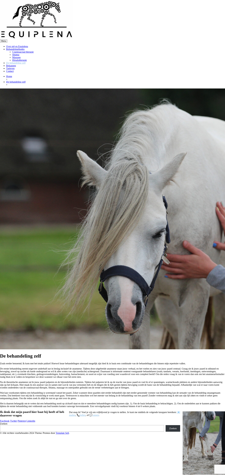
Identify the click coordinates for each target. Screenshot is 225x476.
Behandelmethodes (15, 49)
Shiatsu (15, 54)
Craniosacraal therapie (23, 52)
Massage (16, 57)
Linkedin (30, 421)
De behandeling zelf (16, 63)
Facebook (4, 421)
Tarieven (10, 68)
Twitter (13, 421)
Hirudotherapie (19, 60)
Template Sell (62, 433)
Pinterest (22, 421)
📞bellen (81, 415)
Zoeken (3, 423)
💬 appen (94, 415)
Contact (10, 71)
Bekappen (11, 65)
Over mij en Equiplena (17, 46)
